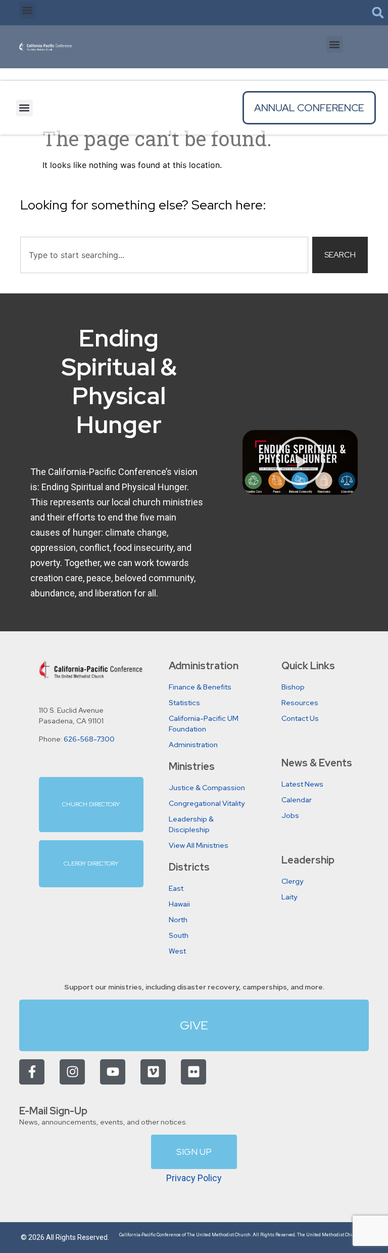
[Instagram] (72, 1072)
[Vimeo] (153, 1072)
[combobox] (164, 255)
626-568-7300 (89, 739)
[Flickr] (193, 1072)
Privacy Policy (194, 1178)
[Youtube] (112, 1072)
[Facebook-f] (31, 1072)
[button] (27, 10)
